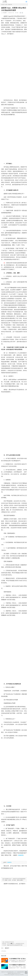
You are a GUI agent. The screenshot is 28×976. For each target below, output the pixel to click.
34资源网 (5, 12)
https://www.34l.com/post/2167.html (14, 945)
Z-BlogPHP (12, 974)
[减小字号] (22, 12)
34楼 (2, 971)
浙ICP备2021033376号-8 (15, 973)
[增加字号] (20, 12)
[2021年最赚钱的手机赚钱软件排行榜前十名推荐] (4, 966)
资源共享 (10, 4)
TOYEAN (21, 974)
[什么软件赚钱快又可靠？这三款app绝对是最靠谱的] (4, 960)
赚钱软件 (7, 948)
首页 (6, 4)
